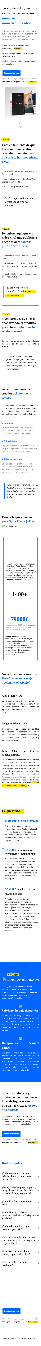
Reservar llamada (11, 73)
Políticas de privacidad (29, 1338)
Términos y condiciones (9, 1338)
